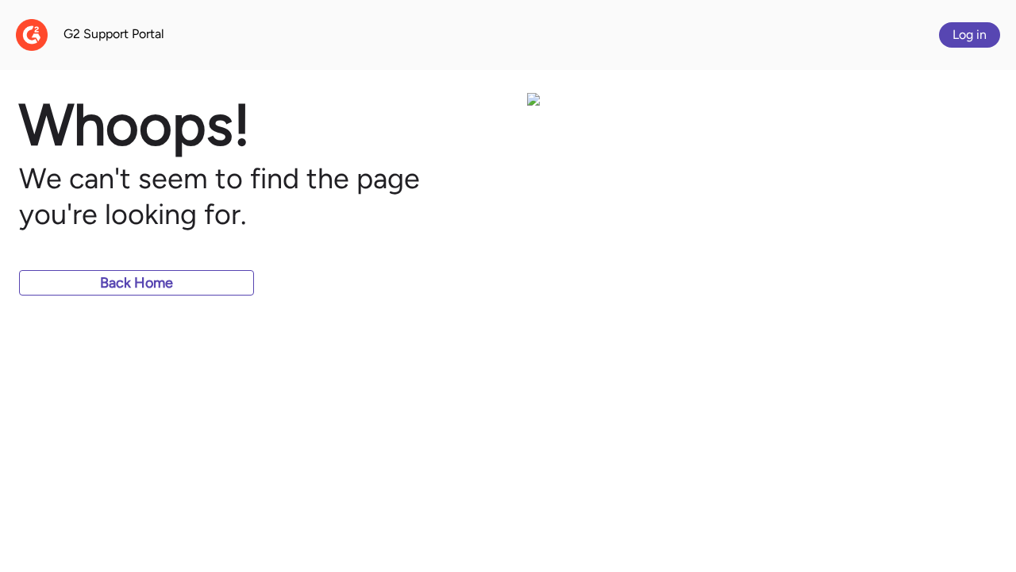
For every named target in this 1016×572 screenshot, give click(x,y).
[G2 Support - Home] (32, 35)
